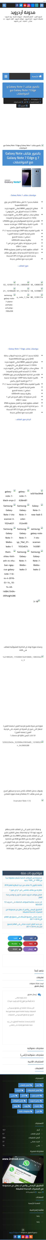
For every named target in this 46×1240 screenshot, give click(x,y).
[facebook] (17, 5)
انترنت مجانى (21, 1141)
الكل (23, 1095)
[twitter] (21, 5)
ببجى (13, 1095)
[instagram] (29, 5)
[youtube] (25, 5)
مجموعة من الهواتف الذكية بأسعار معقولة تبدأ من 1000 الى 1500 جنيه (23, 879)
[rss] (31, 1236)
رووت (26, 1106)
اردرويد (40, 1192)
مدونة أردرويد (23, 12)
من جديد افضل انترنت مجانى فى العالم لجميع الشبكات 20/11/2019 (24, 925)
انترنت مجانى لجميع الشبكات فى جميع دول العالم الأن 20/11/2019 (23, 918)
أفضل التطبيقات (34, 1090)
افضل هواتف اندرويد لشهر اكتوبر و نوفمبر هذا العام (24, 896)
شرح (38, 1111)
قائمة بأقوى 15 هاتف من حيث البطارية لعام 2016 (23, 885)
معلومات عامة (24, 1111)
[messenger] (32, 5)
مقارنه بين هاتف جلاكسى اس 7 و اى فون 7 (25, 890)
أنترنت (18, 1090)
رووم (15, 1106)
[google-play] (36, 5)
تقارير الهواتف (17, 102)
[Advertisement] (23, 47)
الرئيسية (35, 76)
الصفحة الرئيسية (35, 102)
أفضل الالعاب (25, 1085)
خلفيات (37, 1106)
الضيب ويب (36, 1095)
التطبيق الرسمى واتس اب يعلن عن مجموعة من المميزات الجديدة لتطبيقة (24, 911)
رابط (38, 1216)
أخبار (25, 102)
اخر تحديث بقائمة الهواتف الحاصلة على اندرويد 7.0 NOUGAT (23, 903)
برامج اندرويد (35, 1100)
